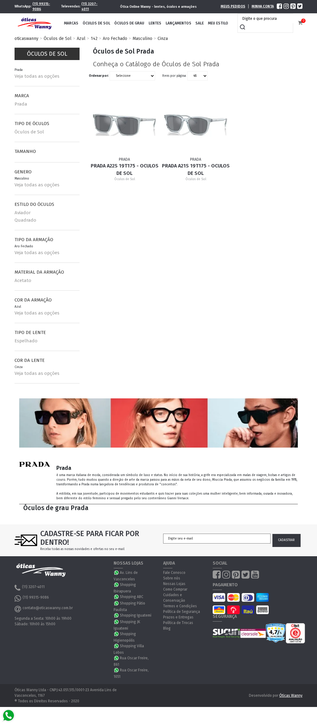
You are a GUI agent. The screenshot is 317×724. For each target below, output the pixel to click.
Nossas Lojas (174, 584)
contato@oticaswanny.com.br (48, 608)
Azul (81, 38)
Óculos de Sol (96, 23)
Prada (21, 104)
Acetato (23, 280)
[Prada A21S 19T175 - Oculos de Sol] (195, 125)
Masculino (142, 38)
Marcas (71, 23)
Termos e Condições (180, 606)
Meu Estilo (218, 23)
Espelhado (26, 341)
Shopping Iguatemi (135, 615)
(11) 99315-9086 (41, 6)
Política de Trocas (178, 623)
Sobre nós (171, 578)
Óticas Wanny (290, 695)
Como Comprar (175, 589)
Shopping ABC (131, 597)
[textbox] (267, 18)
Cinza (163, 38)
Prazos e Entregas (178, 617)
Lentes (155, 23)
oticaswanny (26, 38)
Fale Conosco (174, 572)
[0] (300, 23)
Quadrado (25, 220)
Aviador (23, 212)
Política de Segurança (181, 611)
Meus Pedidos (233, 6)
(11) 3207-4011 (89, 6)
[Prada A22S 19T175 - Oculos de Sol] (124, 125)
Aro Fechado (115, 38)
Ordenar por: (99, 76)
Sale (199, 23)
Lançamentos (178, 23)
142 (94, 38)
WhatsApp (117, 572)
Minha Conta (263, 6)
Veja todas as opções (37, 76)
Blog (167, 628)
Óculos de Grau (129, 23)
